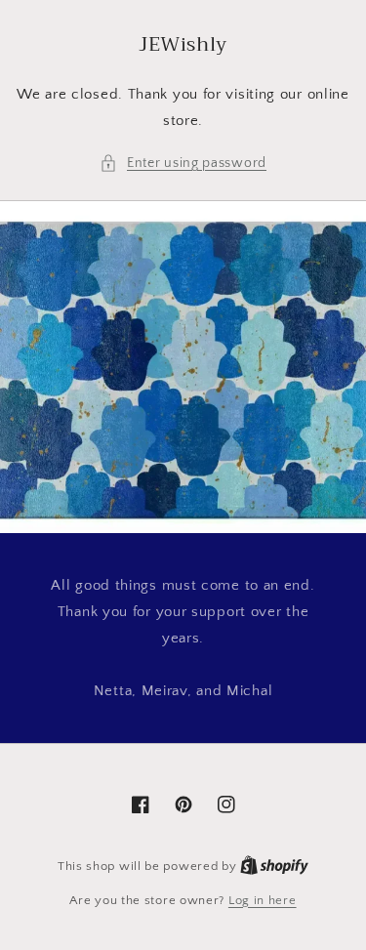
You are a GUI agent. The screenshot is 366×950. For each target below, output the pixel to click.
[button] (183, 163)
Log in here (262, 900)
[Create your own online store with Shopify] (274, 866)
